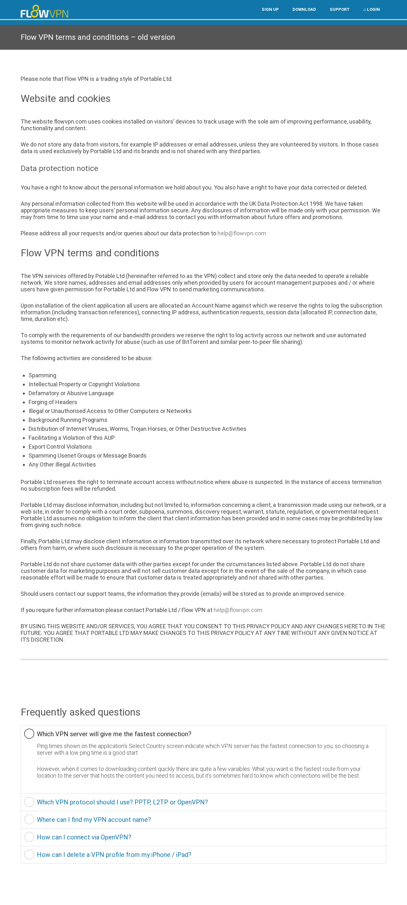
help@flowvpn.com (241, 233)
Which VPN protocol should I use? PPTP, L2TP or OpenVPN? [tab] (122, 802)
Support (340, 9)
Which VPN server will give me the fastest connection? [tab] (114, 734)
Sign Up (270, 9)
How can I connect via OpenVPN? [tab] (84, 837)
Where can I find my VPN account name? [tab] (94, 819)
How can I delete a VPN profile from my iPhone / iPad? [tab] (114, 855)
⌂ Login (371, 9)
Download (304, 9)
